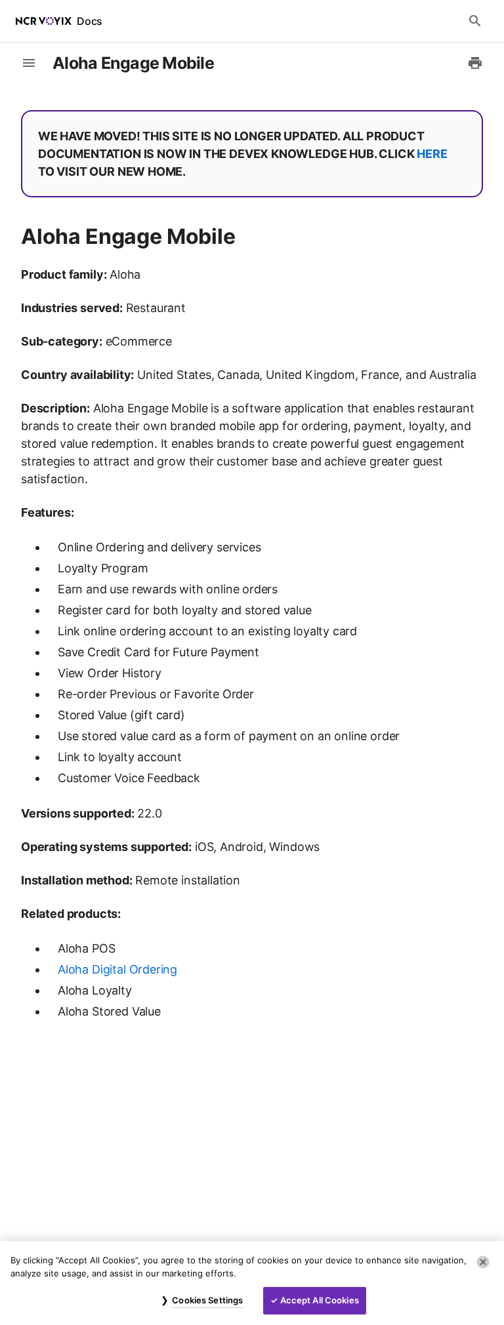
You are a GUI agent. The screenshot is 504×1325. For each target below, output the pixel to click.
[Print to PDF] (475, 63)
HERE (432, 154)
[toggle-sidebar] (29, 63)
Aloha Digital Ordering (117, 969)
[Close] (483, 1262)
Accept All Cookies (319, 1300)
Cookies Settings (207, 1300)
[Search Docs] (475, 21)
